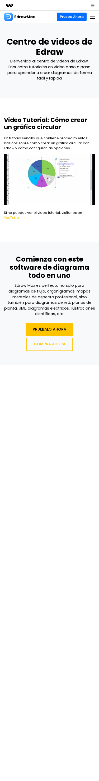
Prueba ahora (72, 16)
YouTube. (12, 217)
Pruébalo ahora (49, 329)
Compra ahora (49, 344)
